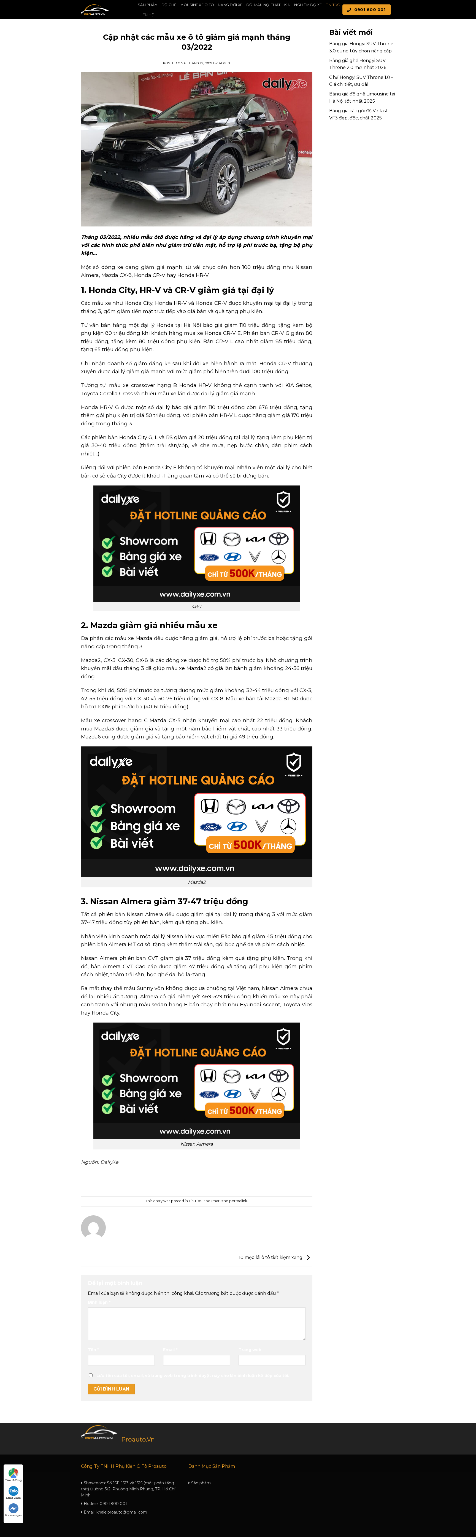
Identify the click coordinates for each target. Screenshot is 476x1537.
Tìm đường (13, 1480)
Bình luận (99, 1302)
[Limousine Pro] (105, 9)
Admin (224, 63)
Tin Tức (333, 5)
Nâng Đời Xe (230, 5)
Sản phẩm (201, 1482)
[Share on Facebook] (177, 1181)
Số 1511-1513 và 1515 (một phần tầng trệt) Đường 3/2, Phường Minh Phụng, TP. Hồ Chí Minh (128, 1489)
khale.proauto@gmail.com (121, 1512)
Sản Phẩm (148, 5)
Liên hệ (147, 15)
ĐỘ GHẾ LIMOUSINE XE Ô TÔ (187, 5)
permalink (238, 1201)
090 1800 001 (113, 1503)
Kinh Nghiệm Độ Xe (303, 5)
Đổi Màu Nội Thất (263, 5)
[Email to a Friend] (196, 1181)
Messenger (13, 1515)
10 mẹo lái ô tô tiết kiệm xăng (271, 1257)
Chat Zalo (13, 1498)
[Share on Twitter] (186, 1181)
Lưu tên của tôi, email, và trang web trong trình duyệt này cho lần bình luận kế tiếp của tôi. (192, 1375)
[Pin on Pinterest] (206, 1181)
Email (170, 1349)
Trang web (250, 1349)
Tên (93, 1349)
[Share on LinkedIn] (216, 1181)
